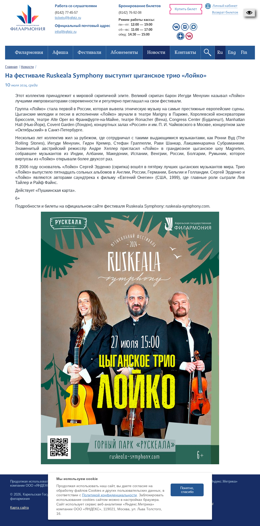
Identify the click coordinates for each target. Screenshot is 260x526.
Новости (27, 67)
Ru (220, 52)
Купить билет (186, 9)
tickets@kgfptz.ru (68, 18)
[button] (249, 13)
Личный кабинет (225, 6)
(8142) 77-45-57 (66, 12)
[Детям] (189, 39)
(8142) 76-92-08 (130, 12)
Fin (244, 52)
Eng (232, 52)
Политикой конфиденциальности (109, 495)
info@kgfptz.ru (65, 32)
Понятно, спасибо (187, 490)
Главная (11, 67)
